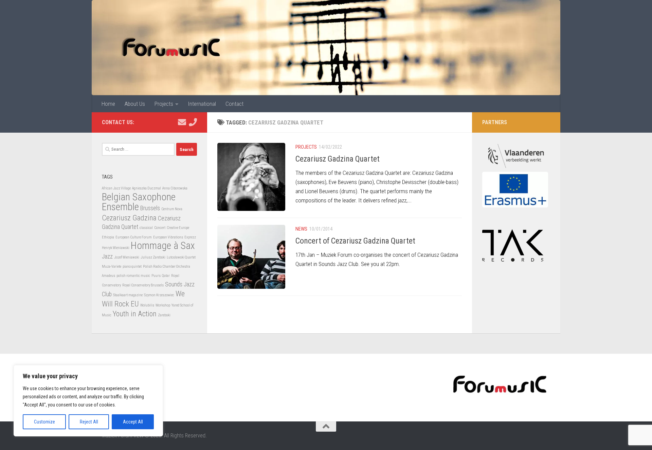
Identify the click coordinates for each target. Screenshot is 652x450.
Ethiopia (108, 237)
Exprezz (190, 237)
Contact (234, 103)
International (202, 103)
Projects (164, 103)
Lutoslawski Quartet (181, 257)
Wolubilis (147, 305)
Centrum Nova (171, 209)
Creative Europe (178, 228)
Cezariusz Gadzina (129, 217)
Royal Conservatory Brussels (143, 285)
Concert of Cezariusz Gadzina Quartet (355, 241)
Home (108, 103)
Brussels (150, 208)
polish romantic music (133, 275)
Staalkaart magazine (128, 295)
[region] (88, 400)
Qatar (166, 275)
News (301, 229)
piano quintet (132, 266)
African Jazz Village (116, 188)
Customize (44, 421)
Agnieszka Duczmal (146, 188)
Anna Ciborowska (174, 188)
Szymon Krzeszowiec (159, 295)
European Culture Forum (133, 237)
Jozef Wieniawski (126, 257)
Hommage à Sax (163, 245)
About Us (135, 103)
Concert (159, 228)
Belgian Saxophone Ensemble (139, 202)
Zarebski (164, 315)
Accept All (133, 421)
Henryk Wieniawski (115, 248)
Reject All (89, 421)
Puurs (156, 275)
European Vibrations (168, 237)
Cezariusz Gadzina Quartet (337, 159)
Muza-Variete (111, 266)
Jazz (107, 256)
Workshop (163, 305)
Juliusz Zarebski (153, 257)
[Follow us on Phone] (193, 122)
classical (146, 228)
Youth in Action (135, 313)
